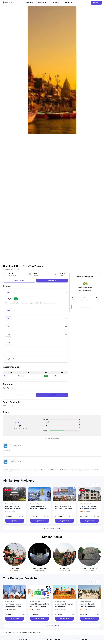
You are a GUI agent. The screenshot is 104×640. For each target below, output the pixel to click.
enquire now (52, 280)
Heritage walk (64, 568)
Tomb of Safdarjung (40, 568)
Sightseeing (68, 2)
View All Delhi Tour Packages (52, 528)
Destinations (42, 2)
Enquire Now (14, 521)
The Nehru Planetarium (89, 568)
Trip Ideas (56, 2)
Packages (29, 2)
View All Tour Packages (52, 625)
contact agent (19, 280)
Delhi (17, 269)
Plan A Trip (96, 2)
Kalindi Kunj (14, 568)
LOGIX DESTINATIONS (85, 288)
